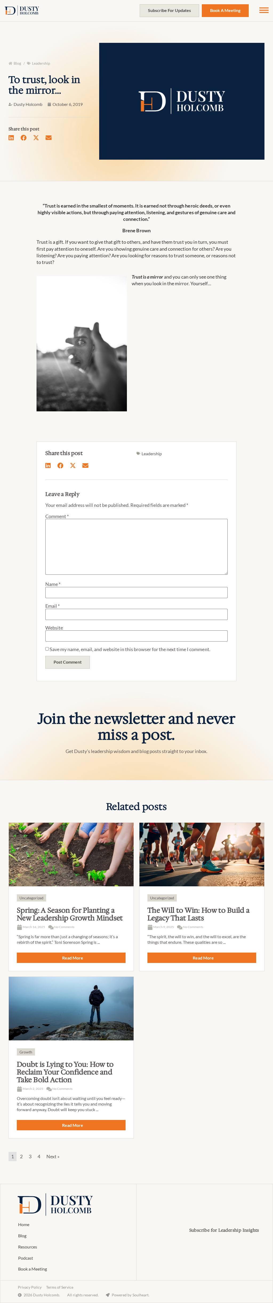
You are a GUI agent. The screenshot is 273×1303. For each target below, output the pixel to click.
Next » (52, 1156)
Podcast (25, 1257)
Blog (22, 1235)
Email (52, 605)
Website (54, 627)
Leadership (41, 63)
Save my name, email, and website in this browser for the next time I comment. (130, 649)
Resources (27, 1246)
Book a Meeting (32, 1268)
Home (23, 1224)
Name (53, 584)
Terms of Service (59, 1287)
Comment (57, 516)
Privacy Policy (30, 1287)
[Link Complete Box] (71, 897)
